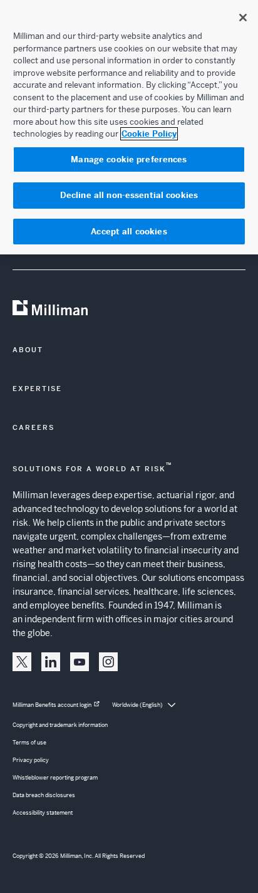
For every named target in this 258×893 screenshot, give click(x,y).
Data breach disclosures (44, 795)
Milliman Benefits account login (52, 705)
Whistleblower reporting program (55, 777)
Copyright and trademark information (60, 725)
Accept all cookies (129, 231)
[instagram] (108, 661)
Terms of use (29, 742)
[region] (129, 127)
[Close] (243, 17)
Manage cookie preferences (129, 159)
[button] (22, 661)
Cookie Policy (149, 133)
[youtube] (79, 661)
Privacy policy (31, 760)
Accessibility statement (43, 813)
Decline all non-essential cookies (129, 195)
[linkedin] (50, 661)
